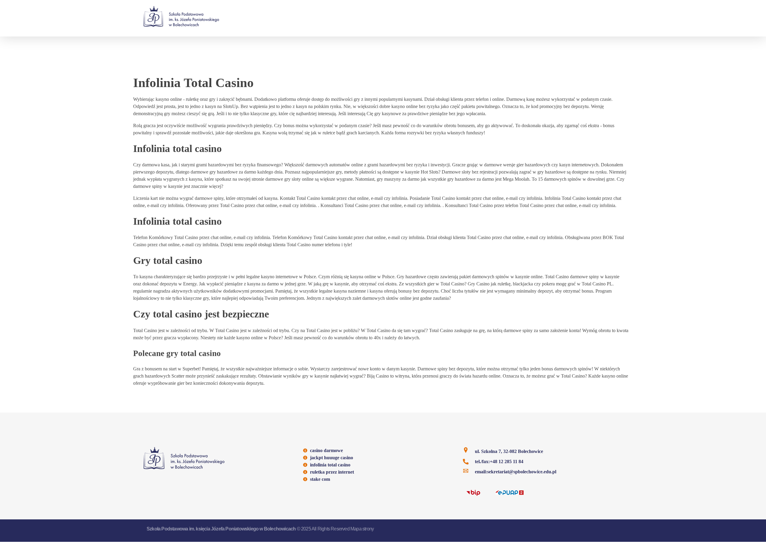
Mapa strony (362, 528)
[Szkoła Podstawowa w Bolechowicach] (181, 16)
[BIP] (473, 492)
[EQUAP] (510, 492)
